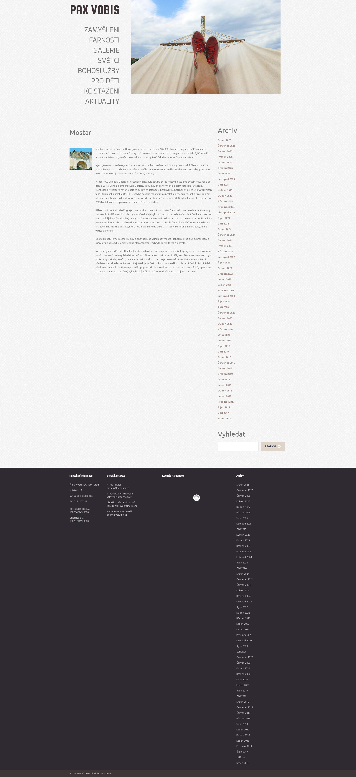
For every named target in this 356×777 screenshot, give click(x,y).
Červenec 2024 (226, 234)
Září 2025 (223, 184)
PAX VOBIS (95, 10)
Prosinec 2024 (226, 207)
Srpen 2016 (224, 418)
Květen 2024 (225, 245)
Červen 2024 (225, 240)
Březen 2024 (225, 251)
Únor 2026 (224, 173)
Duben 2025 (225, 195)
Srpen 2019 (224, 357)
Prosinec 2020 (226, 290)
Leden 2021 (224, 284)
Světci (109, 60)
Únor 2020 (224, 335)
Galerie (106, 50)
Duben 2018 (225, 390)
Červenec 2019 (226, 362)
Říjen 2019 (224, 346)
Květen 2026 (225, 156)
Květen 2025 (225, 190)
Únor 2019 (224, 379)
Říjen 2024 (224, 218)
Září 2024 (223, 223)
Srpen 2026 (224, 140)
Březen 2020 (225, 329)
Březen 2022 (225, 273)
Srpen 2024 (224, 229)
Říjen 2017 (224, 407)
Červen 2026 (225, 151)
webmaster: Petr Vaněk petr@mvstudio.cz (119, 513)
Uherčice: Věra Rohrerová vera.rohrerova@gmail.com (122, 504)
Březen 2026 (225, 168)
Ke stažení (102, 91)
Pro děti (105, 81)
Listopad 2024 (226, 212)
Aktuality (102, 101)
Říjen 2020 (224, 301)
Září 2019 (223, 351)
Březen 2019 (225, 374)
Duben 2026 (225, 162)
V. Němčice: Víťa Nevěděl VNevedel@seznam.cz (120, 495)
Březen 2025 (225, 201)
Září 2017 (223, 412)
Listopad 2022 (226, 257)
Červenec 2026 (226, 145)
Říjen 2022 (224, 262)
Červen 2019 (225, 368)
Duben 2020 (225, 323)
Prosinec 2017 (226, 401)
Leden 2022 (224, 279)
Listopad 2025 (226, 179)
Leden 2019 (224, 385)
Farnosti (104, 40)
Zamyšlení (102, 30)
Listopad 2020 (226, 296)
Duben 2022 (225, 268)
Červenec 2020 (226, 312)
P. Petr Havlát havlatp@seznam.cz (118, 486)
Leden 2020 (224, 340)
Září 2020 (223, 307)
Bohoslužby (99, 71)
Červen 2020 (225, 318)
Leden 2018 (224, 396)
